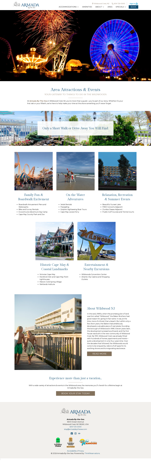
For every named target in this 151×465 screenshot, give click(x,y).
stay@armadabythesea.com (75, 429)
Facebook (72, 433)
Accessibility (72, 451)
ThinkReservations (92, 453)
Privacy (81, 451)
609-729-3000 (119, 4)
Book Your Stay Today (75, 393)
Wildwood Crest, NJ (101, 4)
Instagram (75, 433)
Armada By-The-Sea (38, 101)
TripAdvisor (79, 433)
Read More (99, 354)
